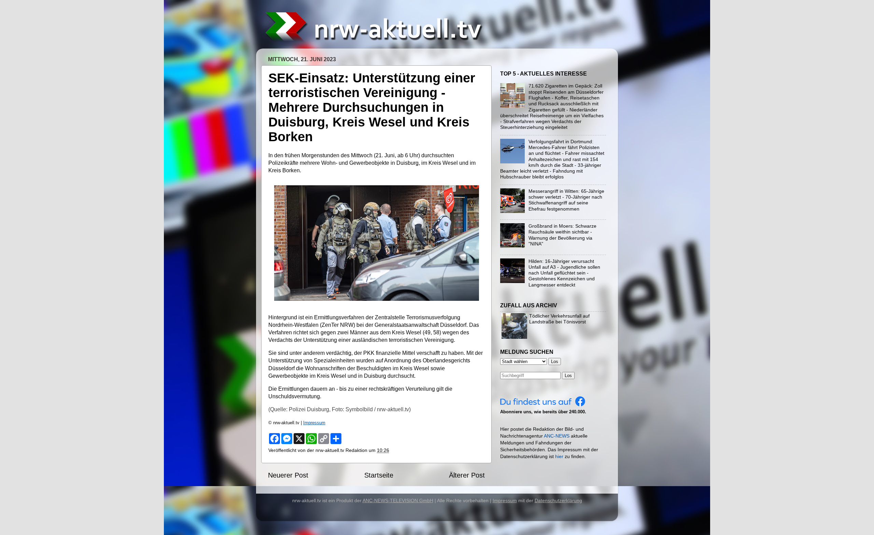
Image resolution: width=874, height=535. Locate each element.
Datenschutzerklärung (558, 500)
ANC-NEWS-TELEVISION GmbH (398, 500)
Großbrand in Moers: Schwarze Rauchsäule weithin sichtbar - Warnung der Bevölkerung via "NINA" (562, 234)
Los (568, 375)
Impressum (314, 422)
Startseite (378, 475)
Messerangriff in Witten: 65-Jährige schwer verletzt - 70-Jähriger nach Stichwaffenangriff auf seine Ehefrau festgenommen (566, 200)
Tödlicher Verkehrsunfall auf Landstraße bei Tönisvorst (559, 318)
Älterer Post (467, 475)
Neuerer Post (288, 475)
